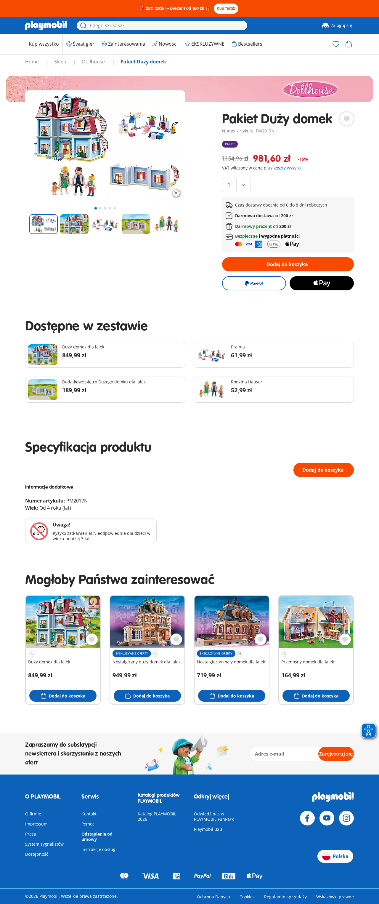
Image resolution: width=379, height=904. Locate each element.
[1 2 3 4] (288, 185)
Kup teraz (226, 8)
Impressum (36, 824)
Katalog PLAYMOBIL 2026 (157, 816)
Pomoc (87, 824)
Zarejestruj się (336, 754)
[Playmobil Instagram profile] (346, 818)
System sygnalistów (44, 844)
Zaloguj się (341, 25)
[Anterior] (40, 146)
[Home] (46, 25)
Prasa (30, 834)
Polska (341, 856)
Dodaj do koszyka (287, 264)
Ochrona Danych (213, 897)
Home (32, 61)
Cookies (247, 897)
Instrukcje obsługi (99, 849)
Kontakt (89, 814)
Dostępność (36, 854)
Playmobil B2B (208, 829)
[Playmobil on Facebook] (307, 818)
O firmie (33, 814)
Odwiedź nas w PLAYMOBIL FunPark (214, 816)
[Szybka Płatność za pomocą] (254, 283)
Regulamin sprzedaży (285, 897)
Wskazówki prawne (335, 897)
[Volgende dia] (170, 146)
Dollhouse (94, 61)
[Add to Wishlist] (347, 119)
